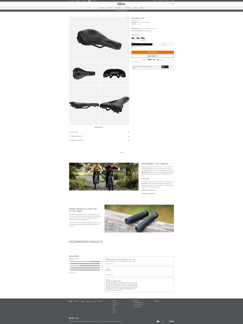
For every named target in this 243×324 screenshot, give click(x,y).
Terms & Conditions (94, 321)
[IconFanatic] (84, 1)
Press (114, 312)
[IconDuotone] (71, 1)
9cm (142, 44)
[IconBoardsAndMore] (70, 301)
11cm (163, 44)
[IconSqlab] (89, 1)
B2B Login (154, 0)
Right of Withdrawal (106, 321)
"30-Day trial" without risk (138, 304)
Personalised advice (137, 306)
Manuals (114, 310)
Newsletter (156, 301)
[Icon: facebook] (75, 318)
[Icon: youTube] (70, 318)
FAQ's (114, 306)
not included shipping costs (145, 22)
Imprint (88, 321)
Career (114, 308)
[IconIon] (78, 1)
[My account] (170, 0)
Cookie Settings (118, 321)
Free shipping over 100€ (137, 302)
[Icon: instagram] (77, 318)
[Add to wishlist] (128, 18)
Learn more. (149, 30)
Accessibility (113, 321)
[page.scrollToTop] (241, 320)
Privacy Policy (100, 321)
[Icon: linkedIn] (72, 318)
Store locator (160, 0)
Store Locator (115, 304)
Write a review (72, 272)
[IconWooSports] (94, 1)
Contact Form (115, 302)
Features (121, 152)
